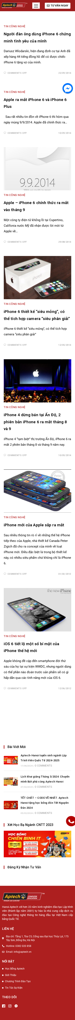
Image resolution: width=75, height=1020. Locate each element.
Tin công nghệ (14, 26)
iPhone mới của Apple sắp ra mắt (34, 525)
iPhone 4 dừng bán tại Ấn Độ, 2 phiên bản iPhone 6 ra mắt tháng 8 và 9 (35, 421)
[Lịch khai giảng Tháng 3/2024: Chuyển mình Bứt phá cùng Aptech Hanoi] (11, 781)
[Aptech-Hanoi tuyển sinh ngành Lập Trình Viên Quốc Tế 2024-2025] (11, 760)
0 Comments (43, 765)
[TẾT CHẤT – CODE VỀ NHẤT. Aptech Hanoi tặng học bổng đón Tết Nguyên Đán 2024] (11, 805)
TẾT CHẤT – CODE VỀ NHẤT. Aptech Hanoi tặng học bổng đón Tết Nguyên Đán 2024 (45, 802)
